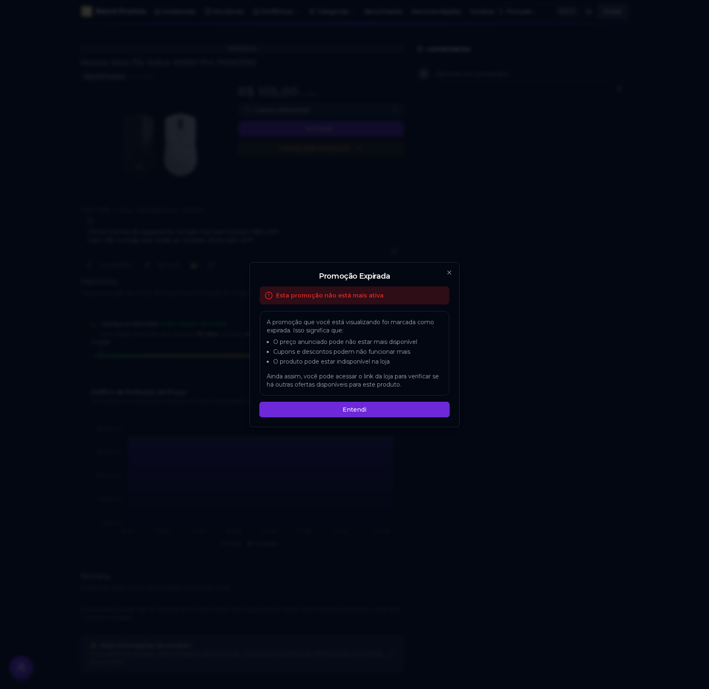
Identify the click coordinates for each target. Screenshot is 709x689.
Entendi (354, 409)
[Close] (449, 272)
